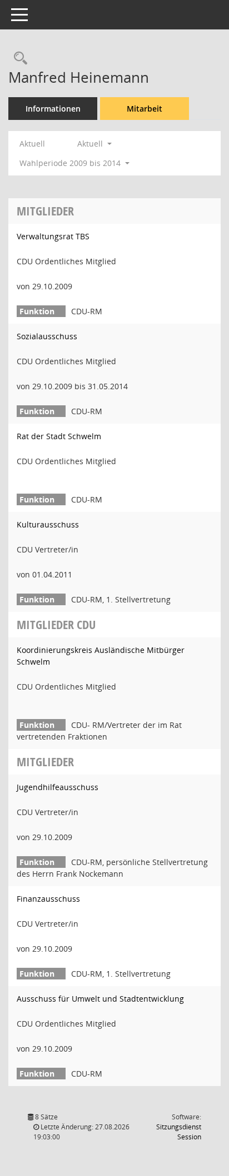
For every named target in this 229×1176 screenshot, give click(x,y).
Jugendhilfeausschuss (57, 787)
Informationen (53, 108)
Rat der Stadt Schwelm (59, 436)
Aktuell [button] (91, 143)
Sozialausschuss (47, 336)
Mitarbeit (144, 108)
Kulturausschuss (48, 524)
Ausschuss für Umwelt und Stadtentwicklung (100, 998)
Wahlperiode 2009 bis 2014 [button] (71, 163)
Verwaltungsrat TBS (53, 236)
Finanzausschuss (48, 898)
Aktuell (32, 143)
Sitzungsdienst (178, 1132)
